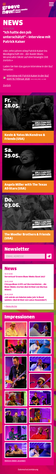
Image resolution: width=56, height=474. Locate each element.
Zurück (7, 85)
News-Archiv (11, 306)
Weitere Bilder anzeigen (15, 461)
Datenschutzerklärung (28, 470)
